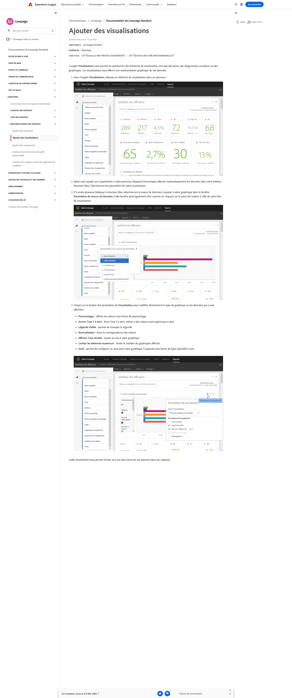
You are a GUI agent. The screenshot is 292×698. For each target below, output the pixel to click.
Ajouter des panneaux (23, 130)
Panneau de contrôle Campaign (23, 206)
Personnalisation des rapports (25, 124)
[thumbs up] (160, 693)
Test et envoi (14, 90)
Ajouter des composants (24, 145)
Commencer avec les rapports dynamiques (30, 103)
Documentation (77, 20)
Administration (15, 193)
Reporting (86, 50)
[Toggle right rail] (236, 13)
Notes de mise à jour (18, 56)
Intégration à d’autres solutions (24, 173)
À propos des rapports (21, 110)
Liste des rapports (19, 117)
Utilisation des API (17, 200)
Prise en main (14, 63)
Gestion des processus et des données (26, 180)
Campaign (96, 20)
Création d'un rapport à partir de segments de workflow (34, 163)
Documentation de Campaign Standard (128, 20)
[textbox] (30, 31)
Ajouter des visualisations (25, 137)
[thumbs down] (167, 693)
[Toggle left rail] (56, 13)
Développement (15, 186)
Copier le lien (256, 22)
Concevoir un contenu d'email (23, 83)
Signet (242, 22)
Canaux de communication (20, 77)
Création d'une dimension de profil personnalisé (28, 153)
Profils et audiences (18, 70)
